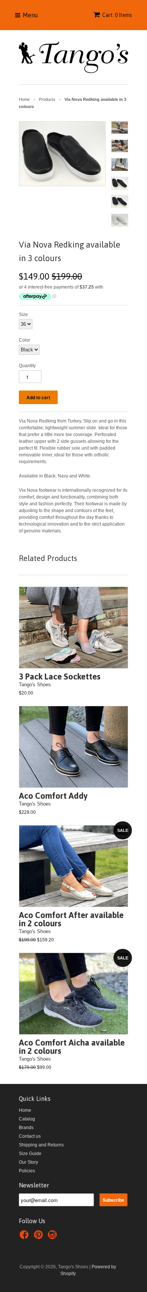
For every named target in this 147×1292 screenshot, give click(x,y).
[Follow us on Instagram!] (53, 1237)
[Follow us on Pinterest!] (39, 1237)
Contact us (30, 1136)
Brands (26, 1127)
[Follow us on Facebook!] (25, 1237)
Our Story (28, 1162)
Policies (27, 1170)
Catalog (27, 1119)
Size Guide (30, 1153)
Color (24, 340)
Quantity (27, 365)
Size (23, 314)
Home (25, 1110)
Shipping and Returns (41, 1145)
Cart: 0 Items (117, 15)
